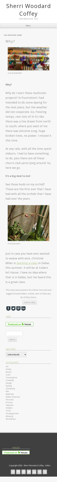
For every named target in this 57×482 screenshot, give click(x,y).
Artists (35, 290)
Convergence (11, 377)
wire (37, 293)
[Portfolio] (39, 472)
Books (8, 372)
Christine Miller (20, 293)
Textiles (9, 408)
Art (30, 290)
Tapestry (9, 405)
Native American (13, 397)
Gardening (10, 388)
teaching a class (27, 263)
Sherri (33, 297)
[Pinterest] (23, 472)
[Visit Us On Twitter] (13, 310)
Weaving (9, 416)
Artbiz (47, 465)
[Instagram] (18, 472)
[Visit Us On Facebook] (8, 310)
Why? (10, 41)
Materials (10, 394)
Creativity (10, 380)
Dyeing (9, 385)
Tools (8, 410)
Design (9, 383)
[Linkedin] (33, 472)
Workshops (11, 419)
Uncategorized (12, 413)
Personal (43, 290)
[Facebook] (12, 472)
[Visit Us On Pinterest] (18, 310)
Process (9, 402)
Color (8, 374)
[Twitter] (28, 472)
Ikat (7, 391)
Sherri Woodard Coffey (28, 9)
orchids (31, 293)
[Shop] (44, 472)
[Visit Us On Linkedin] (23, 310)
